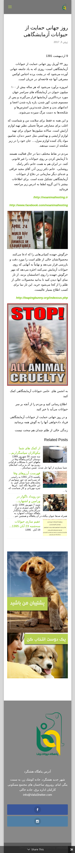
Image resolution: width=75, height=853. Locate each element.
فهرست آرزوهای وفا (26, 473)
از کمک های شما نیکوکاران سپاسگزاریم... (24, 450)
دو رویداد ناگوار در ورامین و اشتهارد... (28, 499)
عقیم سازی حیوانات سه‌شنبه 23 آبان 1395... (24, 524)
